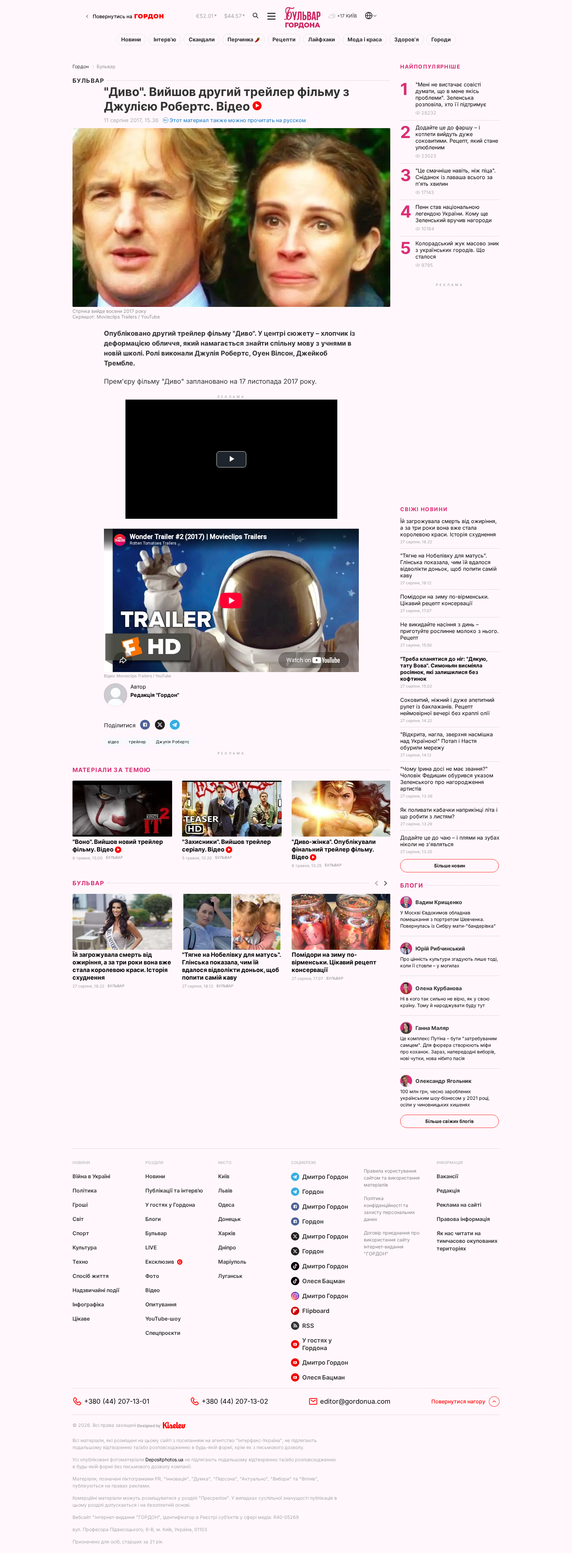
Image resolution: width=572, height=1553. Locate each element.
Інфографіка (88, 1304)
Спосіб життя (90, 1276)
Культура (84, 1247)
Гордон (80, 66)
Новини (131, 39)
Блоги (411, 885)
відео (113, 741)
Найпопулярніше (430, 66)
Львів (225, 1190)
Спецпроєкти (162, 1333)
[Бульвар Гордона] (302, 16)
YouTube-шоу (163, 1318)
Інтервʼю (165, 39)
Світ (78, 1219)
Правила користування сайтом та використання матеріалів (392, 1178)
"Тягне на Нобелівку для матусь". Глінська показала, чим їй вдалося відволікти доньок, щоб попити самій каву (448, 565)
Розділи (154, 1162)
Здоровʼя (406, 39)
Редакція (448, 1190)
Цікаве (81, 1318)
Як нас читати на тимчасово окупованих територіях (467, 1241)
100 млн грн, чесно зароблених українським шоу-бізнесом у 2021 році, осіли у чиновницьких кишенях (445, 1098)
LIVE (151, 1247)
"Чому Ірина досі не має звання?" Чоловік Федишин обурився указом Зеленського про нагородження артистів (446, 778)
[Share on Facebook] (145, 725)
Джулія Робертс (173, 741)
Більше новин (449, 865)
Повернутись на (112, 16)
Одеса (226, 1204)
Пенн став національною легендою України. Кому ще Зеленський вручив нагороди (455, 213)
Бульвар (106, 66)
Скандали (202, 39)
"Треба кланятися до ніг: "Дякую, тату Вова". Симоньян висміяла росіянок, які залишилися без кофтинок (443, 668)
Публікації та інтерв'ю (174, 1190)
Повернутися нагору (458, 1401)
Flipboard (315, 1310)
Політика (84, 1190)
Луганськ (230, 1276)
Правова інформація (463, 1219)
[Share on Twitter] (160, 725)
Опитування (160, 1304)
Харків (226, 1233)
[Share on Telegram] (175, 725)
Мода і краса (365, 39)
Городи (441, 39)
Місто (224, 1162)
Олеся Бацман (323, 1281)
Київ (223, 1176)
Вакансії (447, 1176)
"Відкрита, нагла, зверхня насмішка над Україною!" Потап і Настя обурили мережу (446, 741)
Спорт (80, 1233)
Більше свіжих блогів (449, 1121)
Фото (152, 1276)
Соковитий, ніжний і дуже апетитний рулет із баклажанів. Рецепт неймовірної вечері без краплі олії (447, 706)
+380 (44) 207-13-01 (116, 1401)
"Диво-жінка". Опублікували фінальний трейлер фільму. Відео (334, 849)
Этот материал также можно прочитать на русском (237, 120)
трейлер (137, 741)
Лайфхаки (321, 39)
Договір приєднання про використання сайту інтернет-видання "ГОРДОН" (391, 1243)
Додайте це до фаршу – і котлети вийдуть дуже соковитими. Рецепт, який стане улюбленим (456, 137)
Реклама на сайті (459, 1204)
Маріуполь (232, 1261)
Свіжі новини (424, 509)
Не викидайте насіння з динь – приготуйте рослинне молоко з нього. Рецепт (449, 631)
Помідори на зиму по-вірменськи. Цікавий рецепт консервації (334, 962)
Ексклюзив (159, 1261)
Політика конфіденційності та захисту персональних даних (389, 1208)
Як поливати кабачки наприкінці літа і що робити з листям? (449, 813)
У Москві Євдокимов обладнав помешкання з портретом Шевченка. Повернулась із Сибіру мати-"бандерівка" (448, 919)
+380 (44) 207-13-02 (235, 1401)
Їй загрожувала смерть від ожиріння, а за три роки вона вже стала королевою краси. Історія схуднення (449, 528)
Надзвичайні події (95, 1290)
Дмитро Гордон (325, 1176)
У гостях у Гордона (170, 1204)
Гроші (80, 1204)
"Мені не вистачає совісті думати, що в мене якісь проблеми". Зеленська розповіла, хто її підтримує (451, 94)
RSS (308, 1325)
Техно (80, 1261)
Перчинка (241, 39)
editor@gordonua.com (355, 1401)
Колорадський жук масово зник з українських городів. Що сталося (457, 250)
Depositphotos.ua (164, 1459)
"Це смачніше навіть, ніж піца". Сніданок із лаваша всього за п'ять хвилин (455, 177)
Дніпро (227, 1247)
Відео (152, 1290)
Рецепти (284, 39)
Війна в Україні (91, 1176)
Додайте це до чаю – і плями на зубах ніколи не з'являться (450, 841)
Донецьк (229, 1219)
